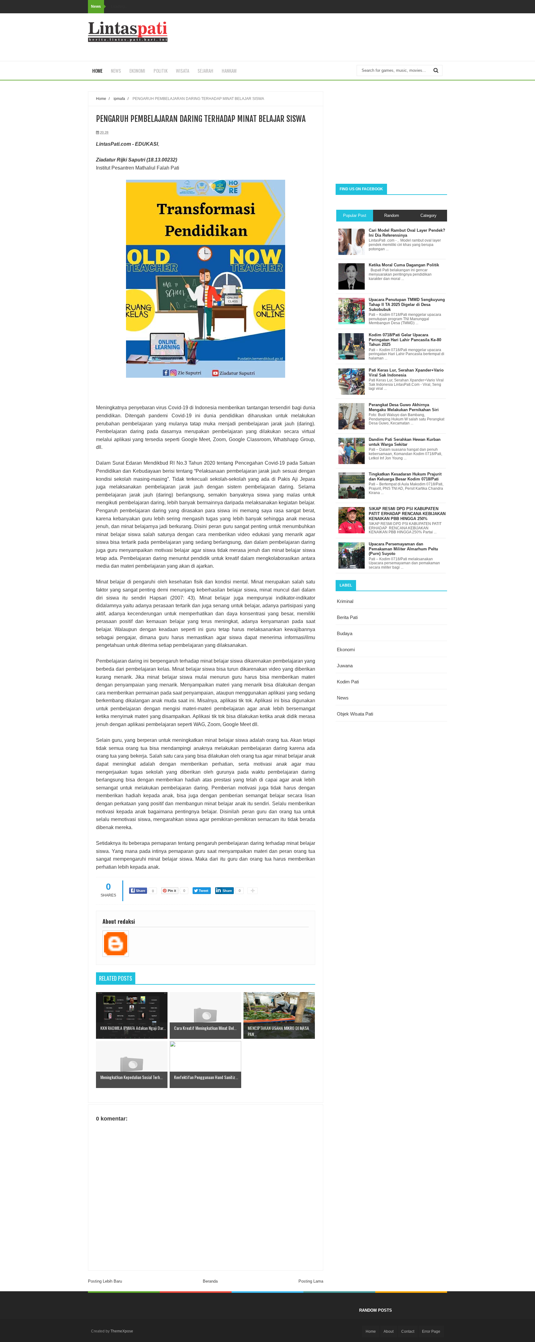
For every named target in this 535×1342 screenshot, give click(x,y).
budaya (344, 633)
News (116, 70)
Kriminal (345, 601)
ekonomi (346, 649)
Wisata (182, 70)
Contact (407, 1331)
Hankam (229, 70)
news (343, 697)
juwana (345, 665)
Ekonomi (137, 70)
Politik (160, 70)
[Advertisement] (391, 134)
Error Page (431, 1331)
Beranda (210, 1281)
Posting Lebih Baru (105, 1281)
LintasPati (108, 144)
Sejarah (205, 70)
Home (97, 70)
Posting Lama (310, 1281)
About (389, 1331)
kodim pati (348, 681)
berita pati (347, 617)
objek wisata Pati (355, 713)
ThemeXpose (122, 1331)
